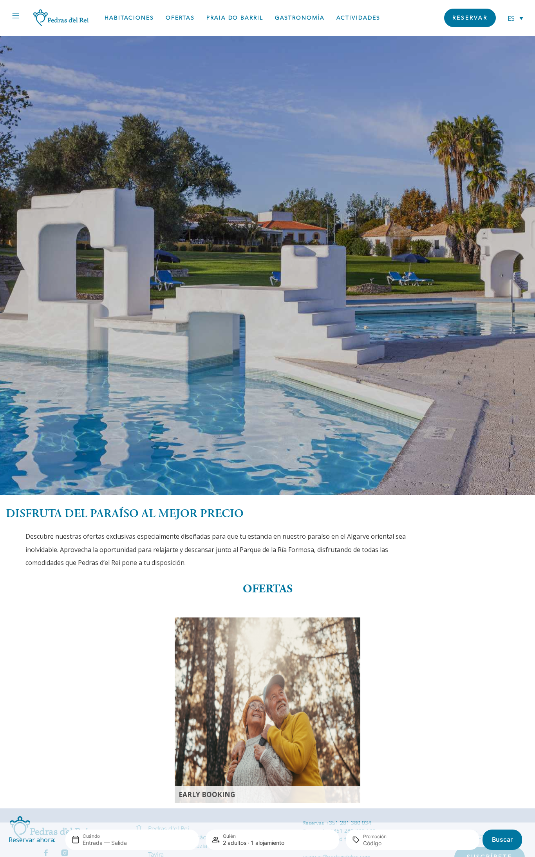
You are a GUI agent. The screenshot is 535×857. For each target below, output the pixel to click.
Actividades (358, 18)
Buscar (502, 839)
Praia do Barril (234, 18)
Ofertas (180, 18)
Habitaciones (129, 18)
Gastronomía (300, 18)
